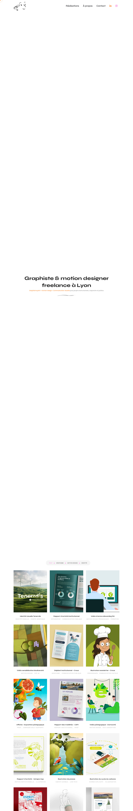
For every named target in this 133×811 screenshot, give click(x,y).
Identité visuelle (22, 619)
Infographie (56, 619)
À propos (87, 6)
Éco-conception (109, 727)
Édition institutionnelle (24, 782)
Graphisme (56, 673)
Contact (100, 6)
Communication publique (72, 619)
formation (115, 619)
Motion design (27, 673)
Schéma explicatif (96, 782)
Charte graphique (38, 619)
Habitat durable (62, 782)
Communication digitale (108, 673)
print (77, 727)
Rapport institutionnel (63, 727)
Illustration (41, 782)
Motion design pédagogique (98, 619)
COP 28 (36, 673)
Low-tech (73, 782)
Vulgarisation (110, 782)
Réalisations (72, 6)
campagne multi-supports (33, 727)
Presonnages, (92, 673)
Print (19, 727)
